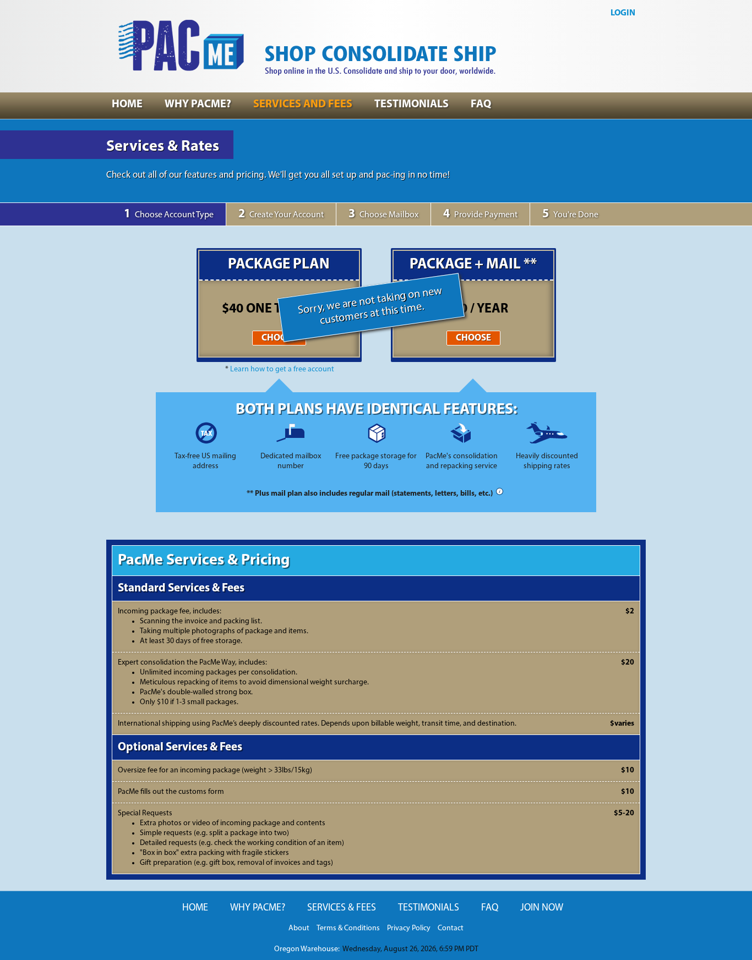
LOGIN (623, 13)
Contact (451, 928)
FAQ (489, 908)
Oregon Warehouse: (307, 949)
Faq (481, 104)
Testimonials (411, 104)
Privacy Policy (409, 928)
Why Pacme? (198, 104)
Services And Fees (302, 104)
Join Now (541, 908)
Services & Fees (341, 908)
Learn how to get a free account (282, 369)
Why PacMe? (257, 908)
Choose (279, 338)
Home (127, 104)
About (298, 928)
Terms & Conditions (348, 928)
